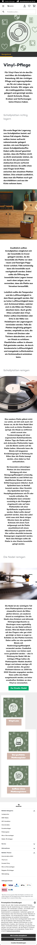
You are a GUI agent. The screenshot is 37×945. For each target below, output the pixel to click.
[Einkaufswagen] (34, 6)
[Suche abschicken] (3, 12)
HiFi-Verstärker (6, 821)
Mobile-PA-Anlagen (7, 839)
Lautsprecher (5, 814)
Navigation (6, 54)
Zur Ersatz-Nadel (18, 688)
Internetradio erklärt (7, 856)
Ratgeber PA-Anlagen (8, 870)
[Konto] (25, 6)
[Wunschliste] (29, 6)
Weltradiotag (5, 874)
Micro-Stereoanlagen (8, 835)
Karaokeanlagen (6, 828)
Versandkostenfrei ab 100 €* (27, 1)
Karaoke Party (6, 863)
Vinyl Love (4, 860)
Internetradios (6, 825)
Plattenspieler (5, 832)
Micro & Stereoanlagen (8, 867)
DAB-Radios (5, 818)
